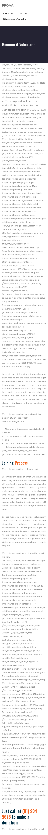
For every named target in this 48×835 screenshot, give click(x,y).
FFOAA (7, 5)
